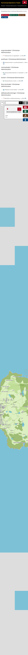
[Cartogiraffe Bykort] (24, 2)
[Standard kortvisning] (25, 107)
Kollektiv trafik (14, 15)
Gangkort (5, 17)
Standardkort (6, 15)
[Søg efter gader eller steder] (21, 102)
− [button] (2, 104)
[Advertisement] (14, 34)
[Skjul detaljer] (19, 109)
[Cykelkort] (25, 115)
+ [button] (2, 102)
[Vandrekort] (25, 119)
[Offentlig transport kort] (25, 111)
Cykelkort (22, 15)
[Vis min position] (25, 102)
